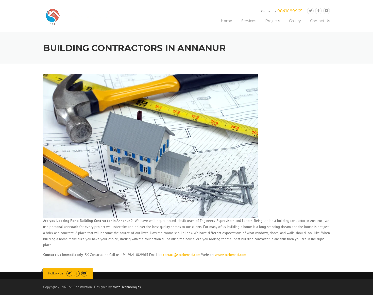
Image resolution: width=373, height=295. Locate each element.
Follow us (55, 273)
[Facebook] (318, 11)
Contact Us (320, 21)
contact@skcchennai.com (182, 254)
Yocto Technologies (126, 287)
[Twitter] (310, 11)
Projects (272, 21)
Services (248, 21)
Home (226, 21)
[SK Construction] (82, 16)
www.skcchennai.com (230, 254)
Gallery (295, 21)
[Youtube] (326, 11)
